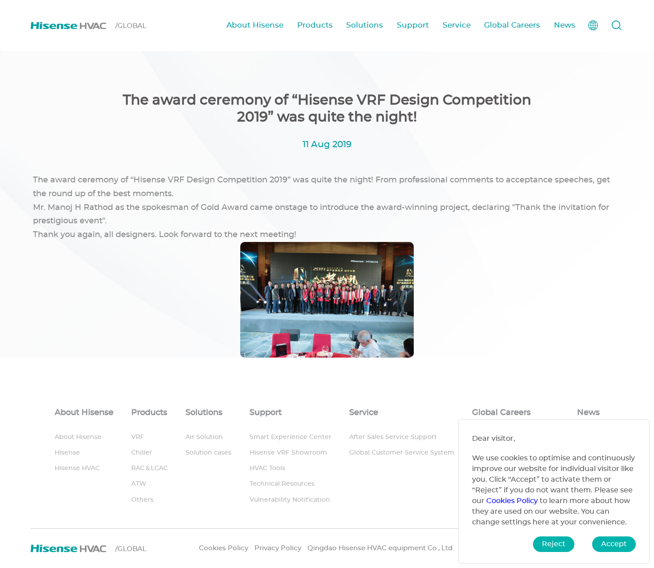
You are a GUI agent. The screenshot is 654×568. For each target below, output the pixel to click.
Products (315, 25)
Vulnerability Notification (290, 500)
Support (413, 25)
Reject (553, 544)
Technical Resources (282, 484)
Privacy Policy (277, 548)
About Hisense (254, 25)
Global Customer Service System (401, 453)
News (564, 25)
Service (457, 25)
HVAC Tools (267, 468)
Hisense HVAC (77, 468)
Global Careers (512, 25)
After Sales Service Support (393, 437)
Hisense (67, 453)
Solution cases (208, 453)
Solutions (364, 25)
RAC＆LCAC (149, 468)
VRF (137, 437)
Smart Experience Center (290, 437)
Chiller (141, 453)
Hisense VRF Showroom (288, 453)
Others (142, 500)
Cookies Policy (223, 548)
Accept (614, 544)
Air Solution (204, 437)
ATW (138, 484)
